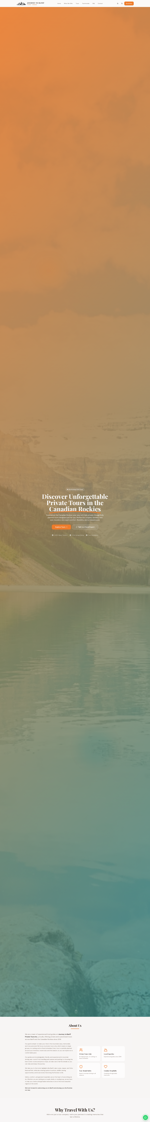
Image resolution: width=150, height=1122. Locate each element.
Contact (100, 3)
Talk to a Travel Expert (86, 527)
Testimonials (85, 3)
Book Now (129, 3)
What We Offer (68, 3)
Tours (77, 3)
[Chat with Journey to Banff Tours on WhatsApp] (145, 1117)
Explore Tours (60, 527)
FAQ (94, 3)
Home (59, 3)
